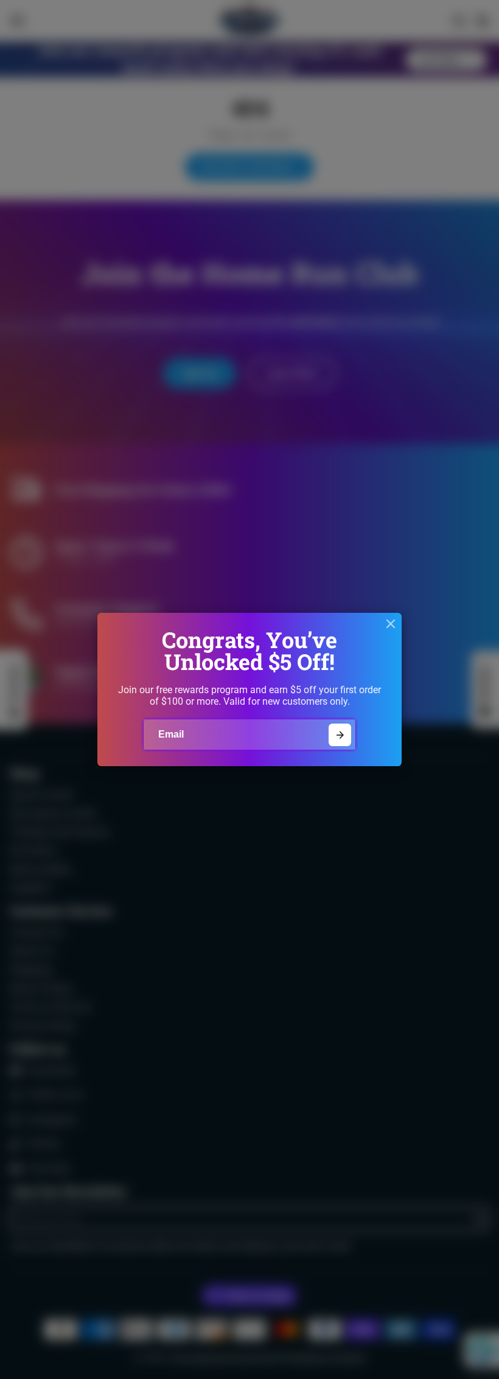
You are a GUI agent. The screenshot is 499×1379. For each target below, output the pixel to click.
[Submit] (340, 735)
